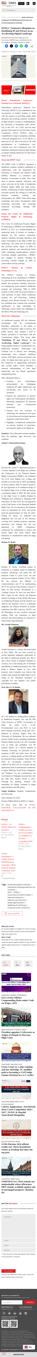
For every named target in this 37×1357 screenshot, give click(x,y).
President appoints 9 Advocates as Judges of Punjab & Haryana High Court (18, 1035)
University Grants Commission (19, 908)
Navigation (18, 1354)
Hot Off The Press (8, 1141)
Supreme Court (16, 1064)
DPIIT (10, 892)
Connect (21, 3)
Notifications (22, 995)
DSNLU (16, 892)
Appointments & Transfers (11, 1029)
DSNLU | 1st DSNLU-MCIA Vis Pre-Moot (8, 827)
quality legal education (16, 903)
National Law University (16, 900)
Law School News (7, 1101)
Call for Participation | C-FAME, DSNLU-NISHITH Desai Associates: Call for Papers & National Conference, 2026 (8, 862)
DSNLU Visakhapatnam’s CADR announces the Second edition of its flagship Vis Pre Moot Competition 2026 (26, 832)
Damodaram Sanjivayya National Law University (21, 888)
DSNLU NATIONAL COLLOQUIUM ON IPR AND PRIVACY (18, 807)
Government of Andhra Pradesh (19, 895)
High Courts (15, 1179)
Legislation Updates (8, 995)
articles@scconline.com (26, 1309)
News (24, 1029)
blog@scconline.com (7, 1309)
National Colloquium (15, 897)
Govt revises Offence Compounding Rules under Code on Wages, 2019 (17, 1000)
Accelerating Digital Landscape (19, 884)
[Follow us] (3, 1313)
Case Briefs (5, 1064)
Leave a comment (13, 913)
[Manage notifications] (3, 1353)
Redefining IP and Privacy (17, 905)
